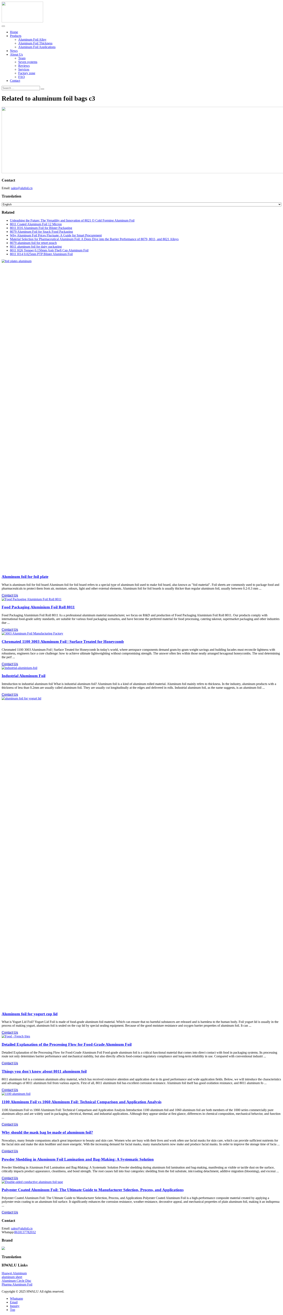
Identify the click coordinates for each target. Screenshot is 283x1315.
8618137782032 (25, 1232)
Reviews (24, 65)
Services (23, 69)
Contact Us (10, 595)
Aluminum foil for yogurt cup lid (30, 1014)
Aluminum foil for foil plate (25, 576)
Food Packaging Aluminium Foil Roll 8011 (38, 607)
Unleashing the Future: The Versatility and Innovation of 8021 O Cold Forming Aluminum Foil (72, 220)
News (14, 50)
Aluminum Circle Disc (16, 1280)
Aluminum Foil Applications (37, 47)
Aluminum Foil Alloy (32, 39)
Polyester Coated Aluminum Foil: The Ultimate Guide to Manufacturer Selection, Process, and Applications (93, 1190)
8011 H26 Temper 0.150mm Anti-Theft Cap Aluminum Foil (49, 250)
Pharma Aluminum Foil (17, 1284)
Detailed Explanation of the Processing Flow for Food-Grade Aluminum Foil (67, 1044)
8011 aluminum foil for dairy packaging (36, 246)
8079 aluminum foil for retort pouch (33, 243)
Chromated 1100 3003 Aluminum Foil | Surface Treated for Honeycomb (63, 641)
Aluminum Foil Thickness (35, 43)
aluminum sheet (12, 1277)
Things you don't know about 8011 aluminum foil (44, 1071)
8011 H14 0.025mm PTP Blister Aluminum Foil (41, 254)
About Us (16, 54)
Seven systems (27, 62)
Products (15, 36)
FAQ (21, 77)
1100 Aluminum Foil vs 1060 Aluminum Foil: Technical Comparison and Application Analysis (81, 1102)
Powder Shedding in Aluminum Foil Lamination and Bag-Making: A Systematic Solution (78, 1159)
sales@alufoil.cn (22, 188)
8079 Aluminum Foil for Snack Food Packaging (41, 231)
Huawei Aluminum (14, 1273)
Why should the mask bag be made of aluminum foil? (47, 1132)
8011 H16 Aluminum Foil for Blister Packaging (41, 228)
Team (21, 58)
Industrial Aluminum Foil (23, 676)
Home (14, 32)
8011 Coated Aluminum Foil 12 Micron (36, 224)
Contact (15, 80)
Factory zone (26, 73)
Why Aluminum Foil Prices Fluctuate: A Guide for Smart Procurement (56, 235)
